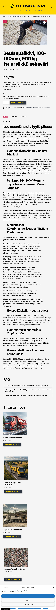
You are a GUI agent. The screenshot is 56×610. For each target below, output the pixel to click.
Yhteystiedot (45, 608)
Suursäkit (14, 16)
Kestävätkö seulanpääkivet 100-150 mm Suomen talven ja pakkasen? (27, 395)
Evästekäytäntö (12, 608)
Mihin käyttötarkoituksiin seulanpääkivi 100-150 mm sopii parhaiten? (27, 386)
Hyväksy (28, 596)
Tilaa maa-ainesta (13, 579)
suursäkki (48, 107)
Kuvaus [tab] (5, 116)
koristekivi (32, 107)
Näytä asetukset (28, 604)
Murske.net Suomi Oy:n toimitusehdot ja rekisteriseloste (29, 608)
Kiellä (28, 600)
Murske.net (11, 108)
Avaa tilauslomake (12, 444)
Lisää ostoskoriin (17, 102)
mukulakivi (37, 107)
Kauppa (9, 16)
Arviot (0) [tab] (23, 116)
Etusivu (5, 16)
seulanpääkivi (43, 107)
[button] (54, 587)
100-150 (28, 107)
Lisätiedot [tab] (14, 116)
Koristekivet (20, 16)
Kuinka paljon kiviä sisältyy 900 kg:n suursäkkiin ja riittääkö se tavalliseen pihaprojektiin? (28, 390)
